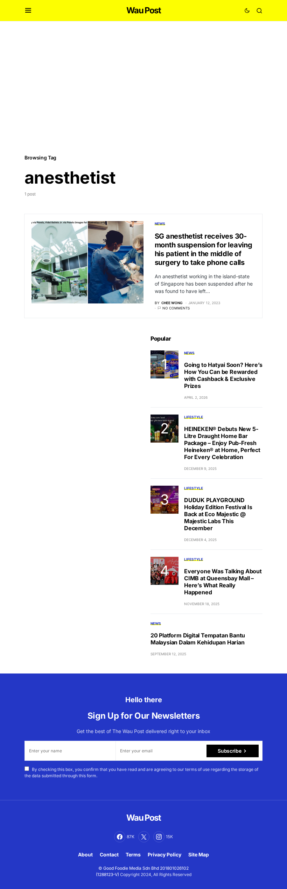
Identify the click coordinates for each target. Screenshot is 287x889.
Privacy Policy (164, 854)
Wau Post (143, 10)
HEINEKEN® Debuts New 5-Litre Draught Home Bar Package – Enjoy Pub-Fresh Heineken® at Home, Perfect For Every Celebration (222, 442)
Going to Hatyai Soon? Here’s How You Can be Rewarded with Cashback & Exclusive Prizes (223, 375)
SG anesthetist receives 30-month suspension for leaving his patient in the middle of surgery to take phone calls (203, 249)
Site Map (198, 854)
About (85, 854)
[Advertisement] (143, 87)
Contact (109, 854)
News (160, 223)
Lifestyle (193, 417)
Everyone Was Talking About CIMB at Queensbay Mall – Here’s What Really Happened (223, 582)
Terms (133, 854)
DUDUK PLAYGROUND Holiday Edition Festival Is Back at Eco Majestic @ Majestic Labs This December (218, 514)
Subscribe (229, 751)
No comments (176, 308)
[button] (28, 10)
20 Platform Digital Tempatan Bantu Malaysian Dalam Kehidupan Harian (197, 639)
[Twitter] (143, 837)
